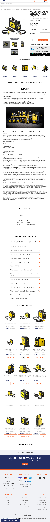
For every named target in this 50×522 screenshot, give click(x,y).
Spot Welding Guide (41, 504)
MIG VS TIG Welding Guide (41, 507)
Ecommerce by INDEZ (42, 518)
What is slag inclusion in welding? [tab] (21, 270)
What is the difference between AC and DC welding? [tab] (24, 274)
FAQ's (25, 502)
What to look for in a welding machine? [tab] (22, 287)
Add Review (38, 20)
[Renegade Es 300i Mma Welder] (6, 44)
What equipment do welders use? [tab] (21, 251)
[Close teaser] (20, 518)
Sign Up (25, 464)
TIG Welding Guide (41, 500)
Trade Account (25, 500)
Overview (10, 82)
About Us (8, 497)
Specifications (19, 82)
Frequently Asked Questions (34, 82)
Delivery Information (25, 504)
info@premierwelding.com (10, 488)
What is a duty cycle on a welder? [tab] (21, 254)
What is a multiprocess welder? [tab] (20, 258)
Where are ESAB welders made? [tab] (20, 295)
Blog (8, 504)
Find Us (8, 500)
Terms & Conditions (32, 518)
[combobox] (24, 3)
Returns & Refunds (25, 506)
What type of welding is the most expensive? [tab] (24, 291)
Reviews (31, 84)
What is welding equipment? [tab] (19, 279)
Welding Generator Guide (41, 509)
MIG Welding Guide (41, 497)
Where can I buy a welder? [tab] (18, 299)
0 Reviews (32, 20)
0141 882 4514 (9, 485)
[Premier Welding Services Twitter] (44, 478)
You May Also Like (22, 84)
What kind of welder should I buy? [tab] (21, 283)
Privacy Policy (24, 518)
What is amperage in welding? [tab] (19, 262)
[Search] (46, 3)
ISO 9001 (8, 502)
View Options (10, 331)
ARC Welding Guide (41, 502)
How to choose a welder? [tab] (18, 247)
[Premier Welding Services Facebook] (41, 478)
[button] (10, 520)
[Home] (1, 9)
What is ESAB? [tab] (14, 266)
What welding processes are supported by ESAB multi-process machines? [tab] (24, 242)
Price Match (25, 497)
